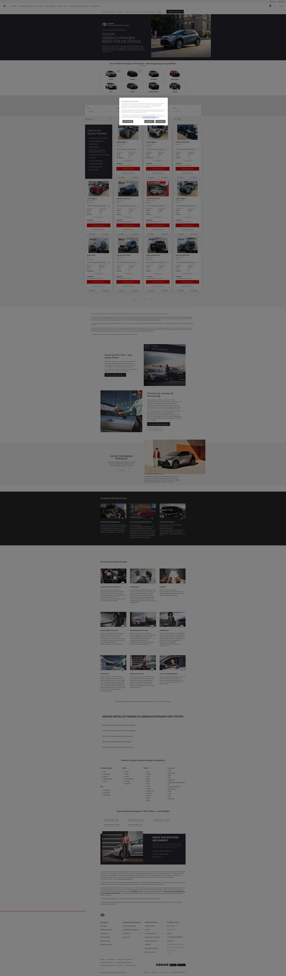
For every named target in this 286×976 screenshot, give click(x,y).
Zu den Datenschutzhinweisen (149, 117)
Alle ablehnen (149, 121)
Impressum (157, 117)
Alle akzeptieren (160, 121)
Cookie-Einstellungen (127, 121)
